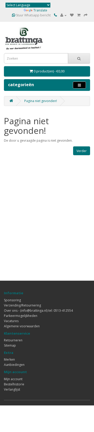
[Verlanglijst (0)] (72, 15)
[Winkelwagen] (78, 15)
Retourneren (13, 340)
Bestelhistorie (14, 384)
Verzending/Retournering (22, 305)
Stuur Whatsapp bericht (33, 15)
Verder (82, 151)
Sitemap (10, 345)
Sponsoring (12, 300)
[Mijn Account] (63, 15)
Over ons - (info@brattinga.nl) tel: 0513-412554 (38, 310)
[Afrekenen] (85, 15)
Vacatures (11, 321)
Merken (9, 359)
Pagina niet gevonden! (40, 101)
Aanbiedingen (14, 364)
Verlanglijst (12, 389)
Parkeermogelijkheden (20, 316)
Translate (40, 10)
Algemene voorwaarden (22, 326)
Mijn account (13, 379)
